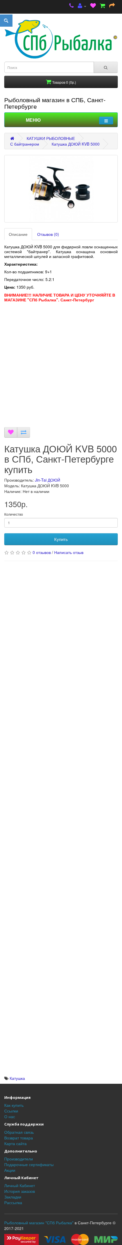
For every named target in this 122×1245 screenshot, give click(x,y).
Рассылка (13, 1202)
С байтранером (24, 144)
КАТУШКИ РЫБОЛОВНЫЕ (51, 138)
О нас (9, 1116)
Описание (18, 234)
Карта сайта (15, 1143)
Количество (13, 514)
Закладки (12, 1197)
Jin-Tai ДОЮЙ (47, 480)
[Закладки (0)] (93, 6)
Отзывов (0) (48, 234)
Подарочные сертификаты (29, 1164)
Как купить (14, 1105)
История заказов (19, 1191)
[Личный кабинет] (82, 6)
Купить (61, 539)
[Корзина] (102, 6)
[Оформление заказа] (112, 6)
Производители (18, 1159)
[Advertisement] (61, 366)
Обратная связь (19, 1132)
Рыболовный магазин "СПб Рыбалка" (38, 1222)
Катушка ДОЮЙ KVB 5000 (76, 144)
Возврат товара (18, 1138)
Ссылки (11, 1111)
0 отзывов (42, 552)
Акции (9, 1170)
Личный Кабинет (19, 1185)
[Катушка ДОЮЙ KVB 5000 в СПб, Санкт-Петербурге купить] (61, 188)
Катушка (17, 1078)
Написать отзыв (68, 552)
